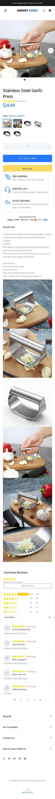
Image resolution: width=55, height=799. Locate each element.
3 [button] (27, 699)
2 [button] (21, 699)
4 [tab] (30, 79)
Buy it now (27, 169)
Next (51, 50)
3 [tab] (28, 79)
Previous (4, 50)
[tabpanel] (27, 49)
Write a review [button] (27, 586)
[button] (9, 101)
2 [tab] (26, 79)
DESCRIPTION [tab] (9, 227)
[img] (18, 626)
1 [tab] (24, 79)
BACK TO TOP (27, 792)
